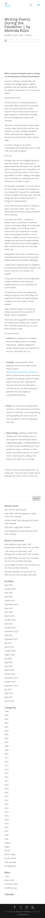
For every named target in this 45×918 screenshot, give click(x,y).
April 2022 (8, 635)
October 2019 (10, 682)
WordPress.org (10, 888)
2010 (6, 754)
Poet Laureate (10, 862)
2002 (6, 723)
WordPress (24, 914)
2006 (6, 738)
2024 (6, 819)
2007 (6, 742)
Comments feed (11, 884)
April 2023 (8, 624)
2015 (6, 773)
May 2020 (8, 662)
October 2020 (10, 651)
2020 (6, 792)
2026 (6, 835)
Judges (7, 846)
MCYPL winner (10, 858)
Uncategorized (10, 866)
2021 (6, 796)
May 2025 (8, 592)
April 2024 (8, 612)
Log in (7, 876)
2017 (6, 781)
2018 (6, 785)
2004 (6, 731)
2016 (6, 777)
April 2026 (8, 585)
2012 (6, 761)
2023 (6, 812)
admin (9, 35)
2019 (6, 789)
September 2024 (11, 604)
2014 (6, 769)
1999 (6, 711)
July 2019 (8, 689)
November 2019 (11, 678)
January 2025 (9, 600)
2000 (6, 715)
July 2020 (8, 658)
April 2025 (8, 596)
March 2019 (9, 701)
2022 (6, 804)
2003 (6, 727)
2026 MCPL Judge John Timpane (17, 527)
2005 (6, 734)
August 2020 (9, 654)
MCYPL (7, 850)
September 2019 (11, 685)
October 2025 (10, 589)
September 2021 (11, 639)
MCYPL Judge (9, 854)
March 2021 (9, 647)
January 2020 (9, 674)
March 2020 (9, 670)
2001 (6, 719)
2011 (6, 758)
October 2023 (10, 620)
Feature (28, 35)
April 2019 (8, 697)
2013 (6, 765)
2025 (6, 827)
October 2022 (10, 627)
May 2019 (8, 693)
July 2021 (8, 643)
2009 (6, 750)
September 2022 (11, 631)
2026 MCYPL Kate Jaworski (15, 509)
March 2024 (9, 616)
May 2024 (8, 608)
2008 (6, 746)
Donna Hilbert (10, 565)
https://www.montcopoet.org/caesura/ (22, 372)
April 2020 (8, 666)
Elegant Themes (23, 911)
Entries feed (9, 880)
